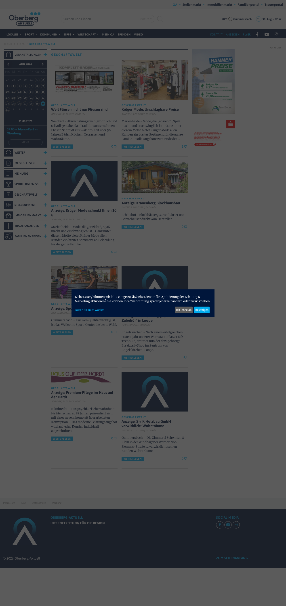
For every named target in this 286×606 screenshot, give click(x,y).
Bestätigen (201, 309)
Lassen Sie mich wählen (89, 309)
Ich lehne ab (183, 309)
